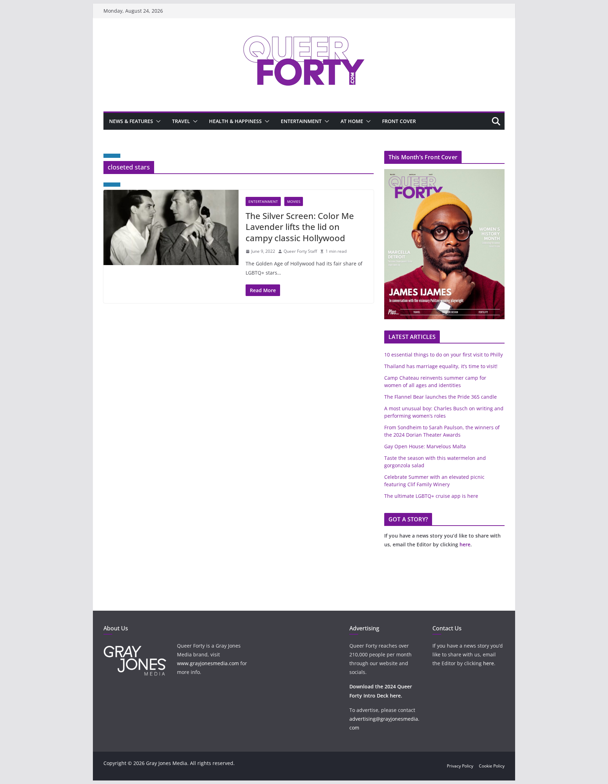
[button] (157, 121)
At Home (352, 121)
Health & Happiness (235, 121)
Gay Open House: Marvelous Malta (425, 446)
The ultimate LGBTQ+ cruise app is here (431, 496)
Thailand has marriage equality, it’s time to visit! (441, 366)
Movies (293, 201)
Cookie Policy (492, 766)
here (465, 544)
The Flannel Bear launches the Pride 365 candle (440, 396)
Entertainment (301, 121)
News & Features (131, 121)
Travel (181, 121)
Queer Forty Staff (300, 251)
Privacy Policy (460, 766)
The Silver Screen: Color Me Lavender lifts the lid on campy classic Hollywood (300, 226)
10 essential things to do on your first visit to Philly (443, 354)
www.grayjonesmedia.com (208, 663)
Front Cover (399, 121)
